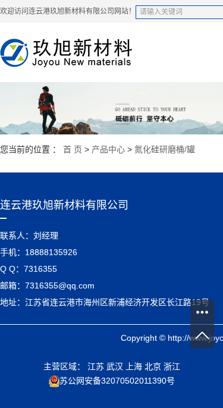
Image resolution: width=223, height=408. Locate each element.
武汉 (114, 366)
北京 (153, 366)
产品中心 (108, 149)
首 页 (72, 149)
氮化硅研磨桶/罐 (164, 149)
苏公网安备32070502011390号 (117, 380)
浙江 (172, 366)
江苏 (95, 366)
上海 (133, 366)
